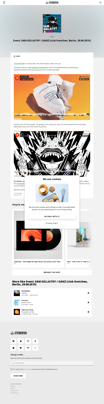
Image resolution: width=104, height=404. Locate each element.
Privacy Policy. (67, 209)
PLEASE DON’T (52, 223)
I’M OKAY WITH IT (52, 216)
